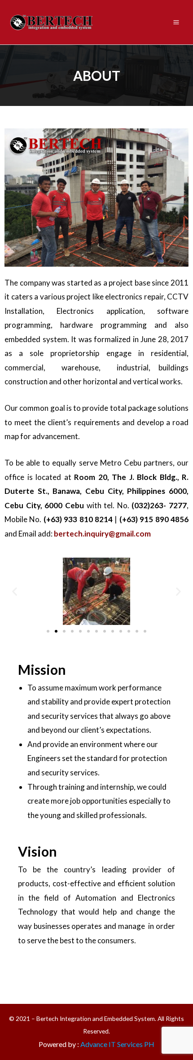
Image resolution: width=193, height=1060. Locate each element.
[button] (48, 631)
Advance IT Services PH (117, 1044)
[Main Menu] (176, 22)
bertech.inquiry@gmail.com (102, 533)
